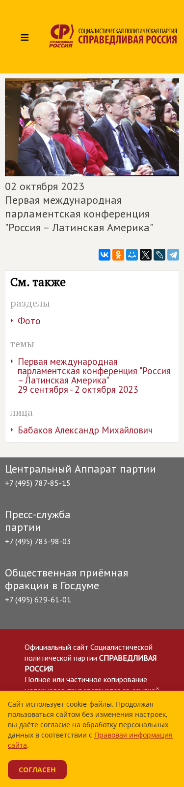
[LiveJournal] (159, 255)
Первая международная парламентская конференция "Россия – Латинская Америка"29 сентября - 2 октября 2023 (94, 375)
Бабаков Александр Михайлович (85, 430)
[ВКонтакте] (104, 255)
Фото (29, 321)
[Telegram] (173, 255)
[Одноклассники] (118, 255)
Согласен (37, 769)
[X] (146, 255)
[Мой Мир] (132, 255)
